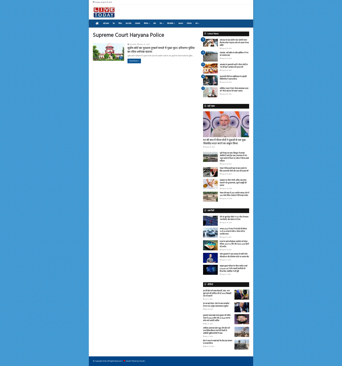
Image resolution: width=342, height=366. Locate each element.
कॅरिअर (146, 23)
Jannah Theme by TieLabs (135, 361)
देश (114, 23)
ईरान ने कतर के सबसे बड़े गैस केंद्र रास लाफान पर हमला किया (217, 342)
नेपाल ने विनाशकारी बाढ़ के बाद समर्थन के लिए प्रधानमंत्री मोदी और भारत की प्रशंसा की (234, 170)
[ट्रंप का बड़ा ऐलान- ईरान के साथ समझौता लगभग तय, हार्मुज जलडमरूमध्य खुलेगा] (241, 307)
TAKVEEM (132, 44)
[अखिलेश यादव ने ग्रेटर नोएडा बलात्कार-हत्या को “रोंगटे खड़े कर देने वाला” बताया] (210, 92)
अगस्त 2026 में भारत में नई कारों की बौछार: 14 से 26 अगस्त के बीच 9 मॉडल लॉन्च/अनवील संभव (233, 231)
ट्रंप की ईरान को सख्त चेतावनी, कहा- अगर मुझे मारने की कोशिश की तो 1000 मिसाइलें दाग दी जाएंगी (217, 293)
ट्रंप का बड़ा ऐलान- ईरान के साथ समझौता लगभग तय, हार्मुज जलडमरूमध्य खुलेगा (216, 305)
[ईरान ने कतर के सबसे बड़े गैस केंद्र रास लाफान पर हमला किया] (241, 345)
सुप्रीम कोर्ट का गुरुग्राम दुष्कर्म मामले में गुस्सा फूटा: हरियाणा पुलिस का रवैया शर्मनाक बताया (161, 50)
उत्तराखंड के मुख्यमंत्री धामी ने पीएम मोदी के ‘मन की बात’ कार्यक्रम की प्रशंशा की (234, 66)
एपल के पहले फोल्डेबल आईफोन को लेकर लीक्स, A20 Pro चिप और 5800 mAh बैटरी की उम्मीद (234, 244)
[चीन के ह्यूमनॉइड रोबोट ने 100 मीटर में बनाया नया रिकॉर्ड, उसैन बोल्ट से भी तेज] (210, 221)
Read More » (134, 61)
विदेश (120, 23)
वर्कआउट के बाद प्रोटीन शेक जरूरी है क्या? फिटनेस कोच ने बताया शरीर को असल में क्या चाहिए (234, 43)
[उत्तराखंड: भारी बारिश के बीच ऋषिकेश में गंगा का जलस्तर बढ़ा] (210, 57)
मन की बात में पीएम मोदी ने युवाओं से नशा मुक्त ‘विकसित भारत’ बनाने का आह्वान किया (224, 141)
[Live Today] (104, 12)
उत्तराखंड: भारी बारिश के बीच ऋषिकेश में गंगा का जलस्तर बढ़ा (234, 54)
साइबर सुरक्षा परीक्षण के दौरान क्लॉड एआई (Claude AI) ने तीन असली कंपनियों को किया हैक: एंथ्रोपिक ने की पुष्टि (233, 268)
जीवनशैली (170, 23)
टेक (161, 23)
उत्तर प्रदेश (128, 23)
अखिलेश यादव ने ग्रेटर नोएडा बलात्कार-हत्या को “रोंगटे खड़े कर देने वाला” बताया (234, 90)
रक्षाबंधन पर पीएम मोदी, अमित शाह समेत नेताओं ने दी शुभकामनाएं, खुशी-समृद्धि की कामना (233, 183)
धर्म (196, 23)
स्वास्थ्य (180, 23)
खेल (154, 23)
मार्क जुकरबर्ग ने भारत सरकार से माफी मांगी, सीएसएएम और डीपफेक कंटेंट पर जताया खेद (234, 255)
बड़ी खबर (106, 23)
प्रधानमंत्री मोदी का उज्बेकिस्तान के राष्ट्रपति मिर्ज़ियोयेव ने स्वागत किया (233, 78)
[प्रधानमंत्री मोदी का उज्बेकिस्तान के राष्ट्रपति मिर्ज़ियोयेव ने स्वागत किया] (210, 80)
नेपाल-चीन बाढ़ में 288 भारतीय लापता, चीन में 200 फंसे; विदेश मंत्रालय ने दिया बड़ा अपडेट (234, 194)
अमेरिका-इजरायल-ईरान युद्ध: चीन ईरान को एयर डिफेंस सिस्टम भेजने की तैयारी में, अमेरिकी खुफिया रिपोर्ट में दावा (216, 331)
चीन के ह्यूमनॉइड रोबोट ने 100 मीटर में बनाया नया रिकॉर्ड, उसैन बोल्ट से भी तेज (234, 218)
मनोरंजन (189, 23)
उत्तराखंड (137, 23)
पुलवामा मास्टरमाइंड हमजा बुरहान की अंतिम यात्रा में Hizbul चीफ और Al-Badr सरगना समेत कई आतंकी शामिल (217, 318)
